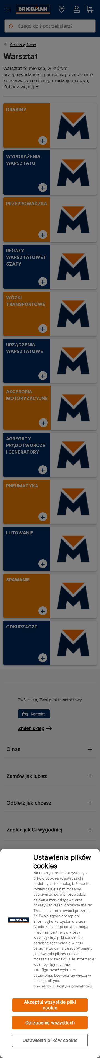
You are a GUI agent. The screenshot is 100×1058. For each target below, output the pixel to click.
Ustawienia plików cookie (50, 1040)
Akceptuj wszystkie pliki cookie (50, 1004)
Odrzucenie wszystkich (50, 1022)
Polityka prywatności (74, 986)
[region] (50, 953)
